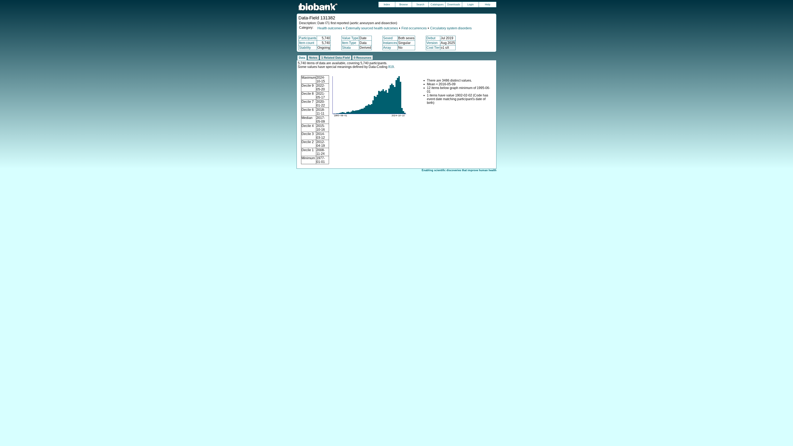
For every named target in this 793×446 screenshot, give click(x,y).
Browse (403, 4)
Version (432, 43)
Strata (346, 47)
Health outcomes (329, 28)
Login (470, 4)
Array (387, 47)
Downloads (453, 4)
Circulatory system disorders (451, 28)
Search (420, 4)
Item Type (349, 43)
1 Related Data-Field (335, 57)
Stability (305, 47)
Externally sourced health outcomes (372, 28)
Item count (306, 43)
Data (302, 57)
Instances (390, 43)
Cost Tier (433, 47)
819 (391, 67)
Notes (313, 57)
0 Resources (362, 57)
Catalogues (437, 4)
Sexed (388, 38)
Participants (307, 38)
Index (387, 4)
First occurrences (414, 28)
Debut (430, 38)
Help (487, 4)
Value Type (350, 38)
